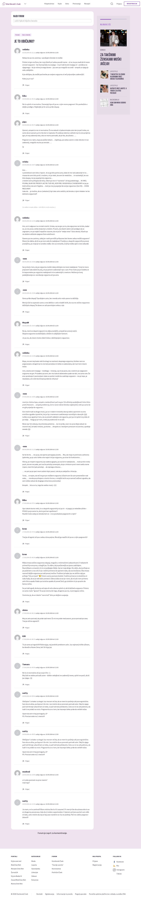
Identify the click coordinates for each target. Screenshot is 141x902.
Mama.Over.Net (17, 884)
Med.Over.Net (16, 865)
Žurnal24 (14, 872)
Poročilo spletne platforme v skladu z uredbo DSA (107, 894)
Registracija (132, 4)
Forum (17, 35)
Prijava (119, 4)
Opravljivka (35, 869)
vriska (25, 161)
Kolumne (34, 880)
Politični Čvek (57, 872)
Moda (33, 861)
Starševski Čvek (57, 861)
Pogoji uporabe (80, 894)
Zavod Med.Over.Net (18, 880)
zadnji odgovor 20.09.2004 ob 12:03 (46, 53)
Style (60, 4)
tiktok (119, 874)
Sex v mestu (26, 35)
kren (24, 528)
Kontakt (39, 894)
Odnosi (34, 876)
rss (117, 866)
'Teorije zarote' (57, 865)
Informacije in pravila (64, 894)
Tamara (26, 664)
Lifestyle (34, 872)
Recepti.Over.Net (17, 869)
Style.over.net (16, 861)
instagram (120, 870)
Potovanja (77, 4)
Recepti (87, 4)
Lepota (34, 865)
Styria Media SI (16, 876)
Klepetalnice (49, 4)
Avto (67, 4)
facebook (120, 862)
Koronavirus (56, 869)
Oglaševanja (49, 894)
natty (25, 693)
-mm (24, 258)
